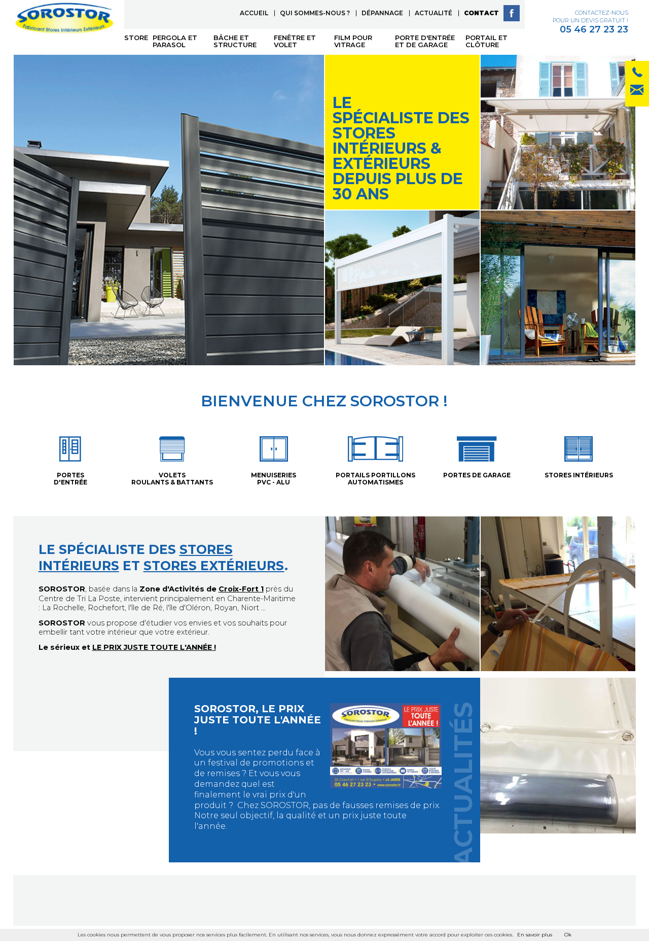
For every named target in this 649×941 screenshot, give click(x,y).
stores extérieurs (213, 565)
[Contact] (637, 73)
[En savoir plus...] (318, 770)
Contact (481, 13)
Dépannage (382, 13)
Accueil (254, 13)
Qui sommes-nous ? (315, 13)
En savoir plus (534, 934)
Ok (567, 934)
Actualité (433, 13)
